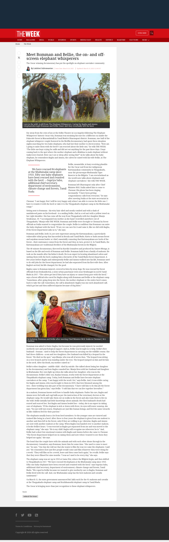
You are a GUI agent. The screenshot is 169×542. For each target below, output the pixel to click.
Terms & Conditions (24, 526)
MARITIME (121, 40)
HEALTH (98, 40)
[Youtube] (29, 515)
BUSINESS (62, 40)
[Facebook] (17, 515)
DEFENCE (109, 40)
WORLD (51, 40)
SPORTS (73, 40)
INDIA (41, 40)
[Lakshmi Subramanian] (28, 68)
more (144, 40)
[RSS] (36, 515)
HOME (19, 40)
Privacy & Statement (42, 526)
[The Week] (28, 33)
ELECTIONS (133, 40)
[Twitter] (22, 515)
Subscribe (142, 33)
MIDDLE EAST (85, 40)
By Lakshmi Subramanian (42, 68)
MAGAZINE (30, 40)
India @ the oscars (30, 496)
